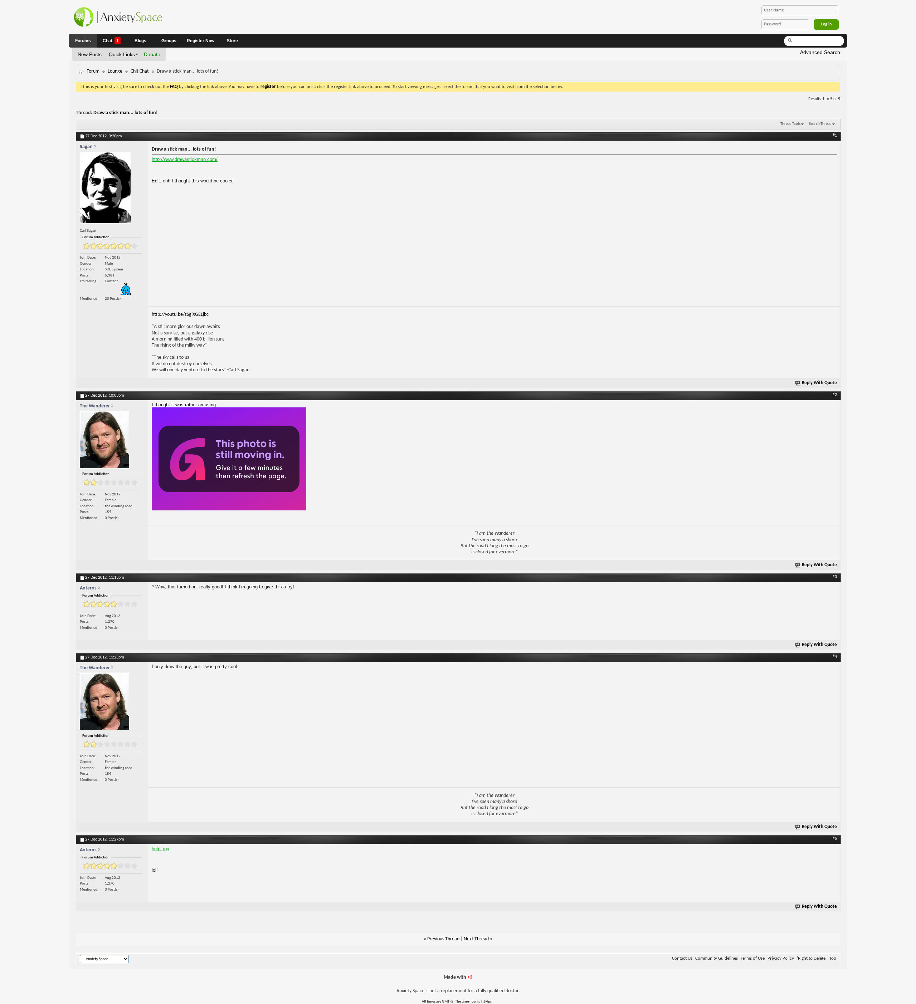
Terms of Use (753, 958)
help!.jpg (160, 848)
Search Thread (820, 124)
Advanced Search (820, 52)
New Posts (90, 54)
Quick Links (122, 54)
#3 (835, 577)
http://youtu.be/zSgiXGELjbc (180, 314)
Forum (93, 71)
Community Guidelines (716, 958)
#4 (835, 657)
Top (832, 958)
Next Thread (476, 939)
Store (232, 40)
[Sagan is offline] (112, 189)
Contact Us (682, 958)
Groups (168, 40)
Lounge (115, 71)
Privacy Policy (781, 958)
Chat (111, 40)
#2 (835, 395)
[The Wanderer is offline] (112, 441)
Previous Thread (443, 939)
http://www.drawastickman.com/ (185, 159)
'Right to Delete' (812, 958)
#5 (835, 839)
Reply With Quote (819, 383)
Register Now (200, 40)
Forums (83, 40)
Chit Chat (140, 71)
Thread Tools (790, 124)
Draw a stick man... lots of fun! (125, 113)
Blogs (140, 40)
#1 (835, 135)
